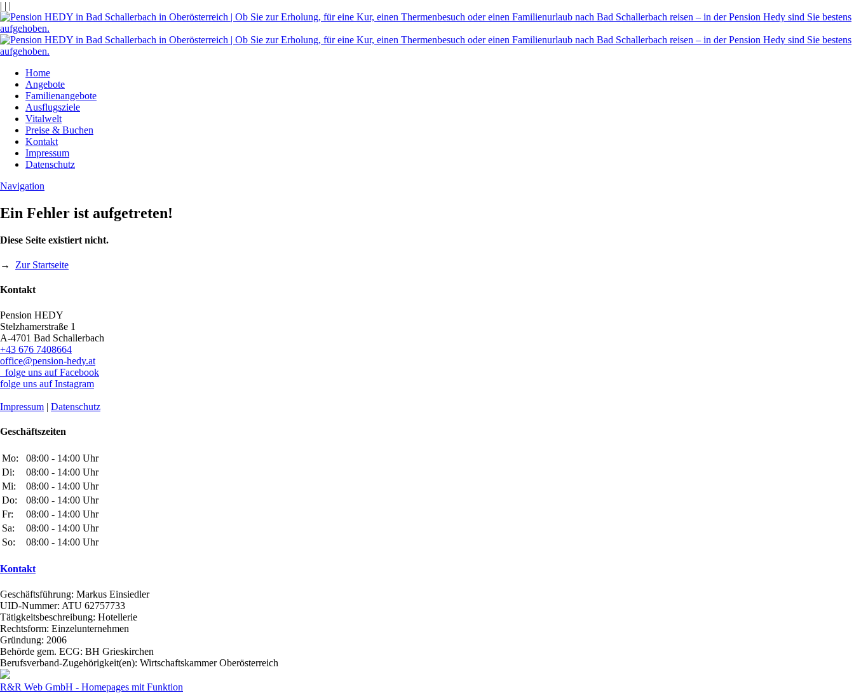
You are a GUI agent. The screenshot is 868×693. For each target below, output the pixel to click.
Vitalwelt (43, 118)
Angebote (45, 84)
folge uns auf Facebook (49, 372)
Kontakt (41, 141)
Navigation (22, 186)
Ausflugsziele (52, 107)
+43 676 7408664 (36, 349)
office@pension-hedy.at (47, 360)
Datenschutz (50, 164)
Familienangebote (61, 95)
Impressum (47, 153)
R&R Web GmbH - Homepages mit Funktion (91, 687)
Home (37, 72)
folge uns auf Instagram (47, 383)
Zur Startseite (42, 264)
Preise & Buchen (59, 130)
